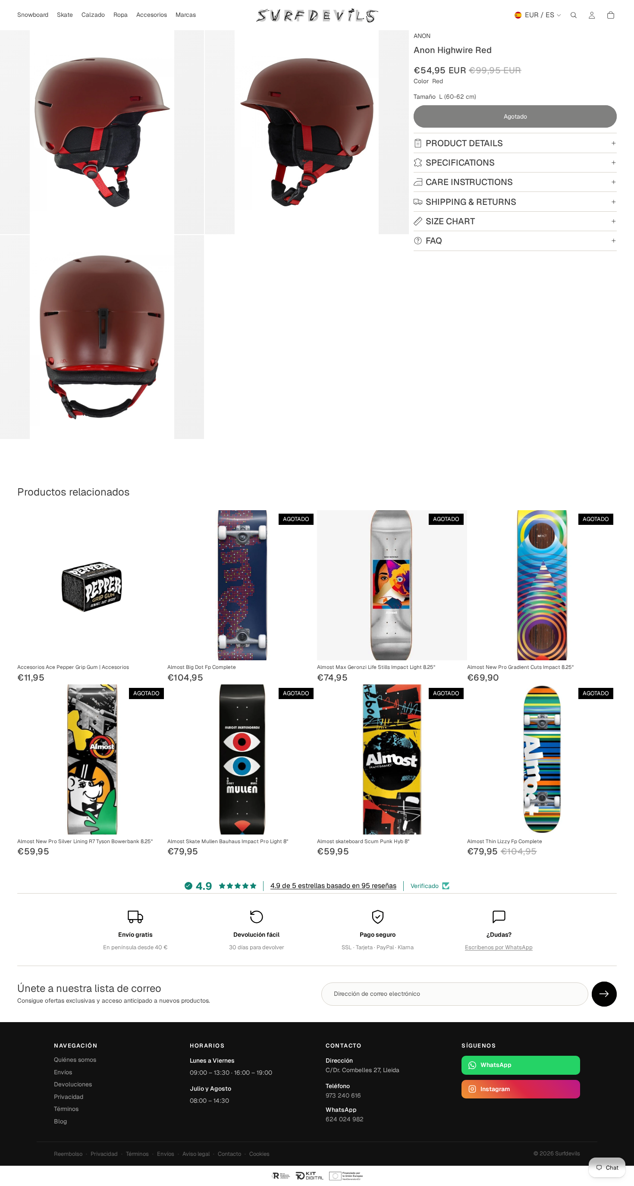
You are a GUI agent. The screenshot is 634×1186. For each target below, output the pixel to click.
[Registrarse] (604, 994)
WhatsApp (496, 1065)
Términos (66, 1109)
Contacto (229, 1154)
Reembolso (68, 1154)
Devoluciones (73, 1084)
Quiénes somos (75, 1060)
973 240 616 (343, 1095)
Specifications (460, 162)
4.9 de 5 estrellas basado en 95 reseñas (333, 885)
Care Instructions (469, 182)
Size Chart (450, 221)
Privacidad (68, 1097)
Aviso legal (196, 1154)
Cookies (259, 1154)
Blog (60, 1121)
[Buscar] (573, 15)
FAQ (434, 240)
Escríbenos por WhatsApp (499, 947)
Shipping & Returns (471, 201)
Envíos (63, 1072)
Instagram (495, 1089)
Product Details (464, 143)
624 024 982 (345, 1119)
